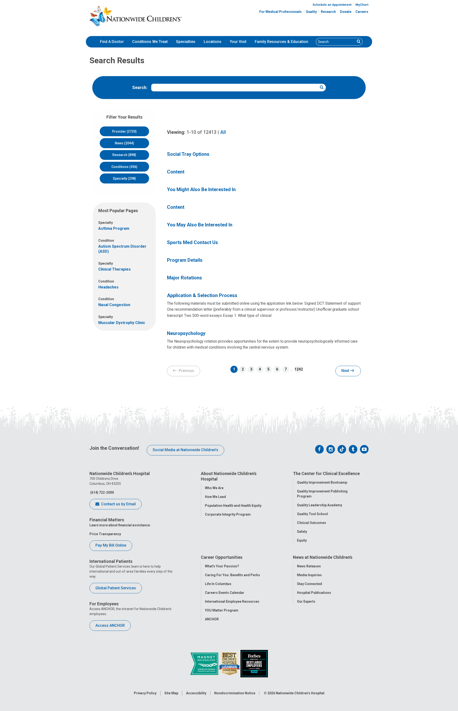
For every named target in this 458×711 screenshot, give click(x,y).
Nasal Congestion (114, 305)
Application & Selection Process (202, 295)
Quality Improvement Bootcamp (322, 482)
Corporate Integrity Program (228, 514)
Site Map (171, 693)
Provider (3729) (124, 131)
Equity (302, 540)
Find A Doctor (112, 41)
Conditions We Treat (150, 41)
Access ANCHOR (110, 625)
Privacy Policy (145, 693)
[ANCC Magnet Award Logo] (204, 663)
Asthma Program (113, 228)
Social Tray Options (188, 154)
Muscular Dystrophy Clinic (121, 322)
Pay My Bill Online (110, 545)
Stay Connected (309, 584)
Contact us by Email (118, 504)
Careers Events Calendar (224, 593)
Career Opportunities (221, 557)
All (223, 132)
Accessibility (196, 693)
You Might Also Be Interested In (201, 189)
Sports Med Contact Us (192, 242)
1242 (298, 369)
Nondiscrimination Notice (234, 693)
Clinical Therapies (114, 269)
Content (175, 172)
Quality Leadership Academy (319, 505)
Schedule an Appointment (331, 4)
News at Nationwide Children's (322, 557)
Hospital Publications (314, 593)
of (201, 132)
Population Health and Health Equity (233, 505)
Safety (302, 531)
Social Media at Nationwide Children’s (185, 450)
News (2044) (124, 143)
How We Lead (215, 497)
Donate (345, 11)
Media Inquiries (309, 575)
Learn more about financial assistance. (120, 525)
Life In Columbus (218, 584)
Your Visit (238, 41)
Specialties (185, 41)
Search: (139, 87)
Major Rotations (184, 278)
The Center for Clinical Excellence (326, 473)
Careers (361, 11)
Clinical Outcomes (311, 523)
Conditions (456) (124, 167)
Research (328, 11)
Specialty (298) (124, 178)
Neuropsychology (186, 333)
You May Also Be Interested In (199, 225)
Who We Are (214, 488)
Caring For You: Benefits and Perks (232, 575)
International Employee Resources (232, 601)
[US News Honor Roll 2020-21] (229, 663)
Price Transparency (105, 534)
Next (345, 370)
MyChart (361, 4)
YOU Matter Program (221, 610)
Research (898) (124, 155)
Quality (311, 11)
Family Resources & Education (281, 41)
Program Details (185, 260)
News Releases (309, 566)
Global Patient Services (115, 588)
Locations (212, 41)
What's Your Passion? (222, 566)
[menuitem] (112, 42)
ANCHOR (212, 619)
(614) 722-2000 (101, 492)
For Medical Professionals (280, 11)
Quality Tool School (312, 514)
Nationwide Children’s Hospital (300, 693)
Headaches (108, 287)
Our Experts (306, 601)
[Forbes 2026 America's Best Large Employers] (254, 663)
